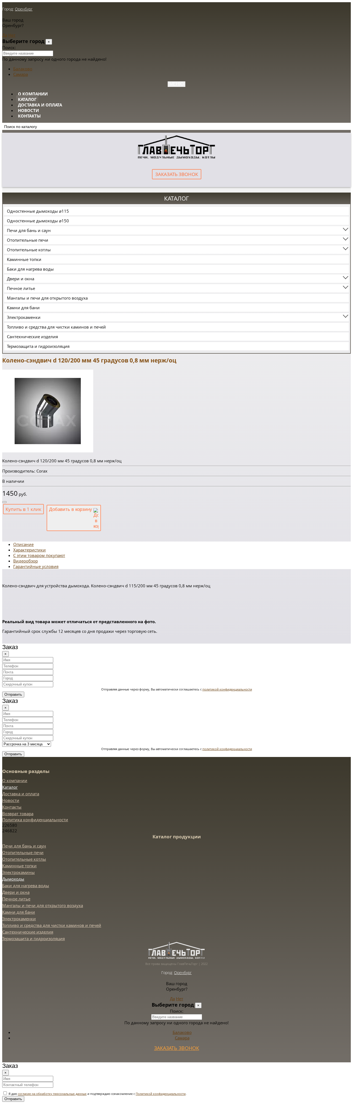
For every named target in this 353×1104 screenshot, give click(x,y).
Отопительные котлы (29, 249)
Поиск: (9, 47)
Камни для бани (23, 307)
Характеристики (29, 550)
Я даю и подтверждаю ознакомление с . (97, 1094)
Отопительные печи (27, 240)
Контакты (29, 116)
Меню (176, 84)
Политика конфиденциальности (35, 819)
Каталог (27, 99)
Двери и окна (20, 278)
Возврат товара (17, 813)
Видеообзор (25, 561)
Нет (11, 35)
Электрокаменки (24, 317)
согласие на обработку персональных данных (52, 1094)
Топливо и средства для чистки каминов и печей (56, 327)
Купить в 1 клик (23, 509)
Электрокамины (18, 872)
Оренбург (24, 9)
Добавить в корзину (71, 509)
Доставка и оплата (40, 105)
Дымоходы (13, 879)
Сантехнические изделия (32, 336)
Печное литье (21, 288)
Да (4, 35)
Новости (28, 110)
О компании (33, 94)
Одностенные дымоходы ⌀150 (38, 220)
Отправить (13, 694)
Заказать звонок (176, 174)
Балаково (22, 68)
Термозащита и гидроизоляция (38, 346)
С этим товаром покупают (39, 555)
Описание (23, 544)
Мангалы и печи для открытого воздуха (47, 298)
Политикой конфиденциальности (161, 1094)
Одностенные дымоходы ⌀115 (38, 211)
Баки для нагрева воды (30, 269)
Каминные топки (24, 259)
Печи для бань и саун (29, 230)
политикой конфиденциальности (227, 689)
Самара (20, 74)
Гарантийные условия (35, 566)
